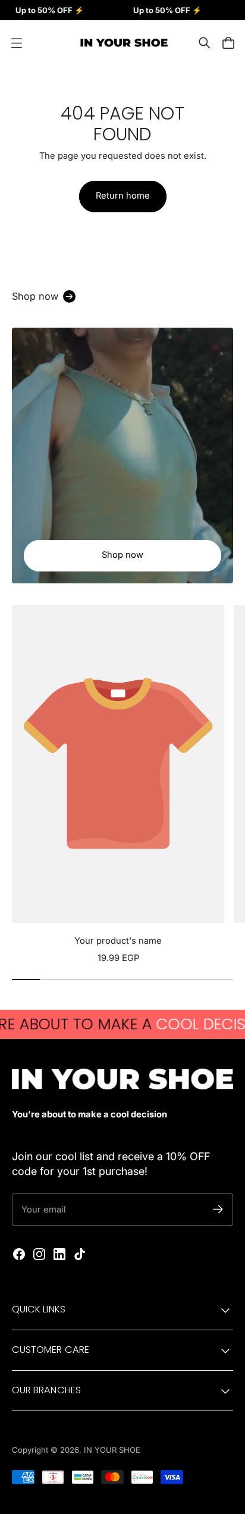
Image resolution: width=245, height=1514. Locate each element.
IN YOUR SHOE (112, 1450)
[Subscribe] (218, 1209)
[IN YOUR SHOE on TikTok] (80, 1254)
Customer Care (50, 1349)
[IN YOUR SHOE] (122, 42)
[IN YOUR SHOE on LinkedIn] (59, 1254)
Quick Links (38, 1309)
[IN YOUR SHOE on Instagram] (39, 1254)
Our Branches (46, 1390)
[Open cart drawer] (228, 43)
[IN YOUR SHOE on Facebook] (19, 1254)
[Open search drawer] (204, 43)
